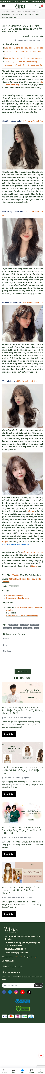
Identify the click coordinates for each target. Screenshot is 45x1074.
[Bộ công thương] (22, 1001)
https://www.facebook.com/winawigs (22, 616)
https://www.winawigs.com (17, 598)
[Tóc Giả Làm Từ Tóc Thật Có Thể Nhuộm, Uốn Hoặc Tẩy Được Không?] (22, 873)
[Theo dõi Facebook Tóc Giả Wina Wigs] (4, 992)
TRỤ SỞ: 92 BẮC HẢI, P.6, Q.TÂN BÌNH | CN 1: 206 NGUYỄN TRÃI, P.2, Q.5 (21, 2)
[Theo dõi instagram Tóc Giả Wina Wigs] (16, 992)
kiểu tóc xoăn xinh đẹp (33, 121)
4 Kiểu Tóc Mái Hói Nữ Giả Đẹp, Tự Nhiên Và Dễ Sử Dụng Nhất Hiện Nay (22, 770)
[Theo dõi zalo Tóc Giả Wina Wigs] (10, 992)
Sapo (35, 957)
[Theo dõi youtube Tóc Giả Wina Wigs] (22, 992)
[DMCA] (22, 1009)
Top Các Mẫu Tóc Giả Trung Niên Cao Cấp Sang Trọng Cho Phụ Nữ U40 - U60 (21, 830)
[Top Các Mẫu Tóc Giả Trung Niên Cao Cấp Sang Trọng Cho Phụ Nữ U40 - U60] (22, 813)
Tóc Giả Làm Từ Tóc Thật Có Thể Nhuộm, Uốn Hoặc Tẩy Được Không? (21, 890)
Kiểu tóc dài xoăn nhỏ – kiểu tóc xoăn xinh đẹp (23, 58)
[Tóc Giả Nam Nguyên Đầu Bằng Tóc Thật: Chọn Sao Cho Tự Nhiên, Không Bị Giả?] (22, 693)
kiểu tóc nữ (24, 625)
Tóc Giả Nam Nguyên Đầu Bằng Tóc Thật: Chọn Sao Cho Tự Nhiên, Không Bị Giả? (22, 710)
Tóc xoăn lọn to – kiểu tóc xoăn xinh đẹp (20, 62)
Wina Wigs (19, 957)
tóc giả (31, 511)
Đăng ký (38, 985)
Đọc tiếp (9, 734)
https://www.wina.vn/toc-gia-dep (15, 544)
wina (36, 628)
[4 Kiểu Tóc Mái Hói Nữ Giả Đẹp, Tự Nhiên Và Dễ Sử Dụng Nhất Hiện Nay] (22, 753)
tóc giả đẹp (17, 628)
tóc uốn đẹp (28, 628)
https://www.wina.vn (15, 595)
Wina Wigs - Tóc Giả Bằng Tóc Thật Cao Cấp (23, 65)
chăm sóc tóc (13, 625)
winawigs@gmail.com (19, 953)
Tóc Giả (15, 575)
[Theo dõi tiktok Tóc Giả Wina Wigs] (29, 992)
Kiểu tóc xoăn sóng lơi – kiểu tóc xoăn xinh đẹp (23, 48)
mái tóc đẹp (7, 628)
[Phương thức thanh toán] (18, 1016)
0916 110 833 (21, 949)
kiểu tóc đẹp (35, 625)
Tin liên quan (23, 678)
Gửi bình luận (22, 672)
